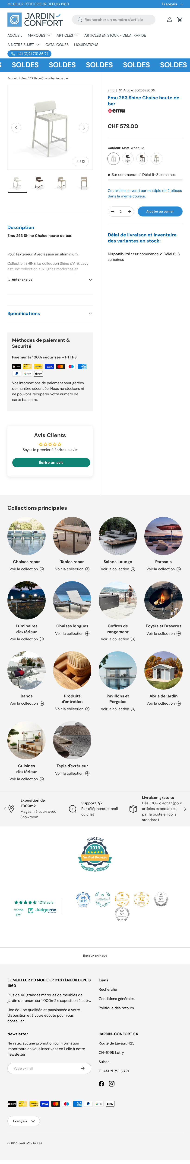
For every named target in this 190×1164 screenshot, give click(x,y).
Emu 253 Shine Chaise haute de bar (45, 78)
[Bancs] (26, 670)
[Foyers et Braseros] (163, 600)
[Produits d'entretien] (72, 670)
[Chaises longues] (72, 600)
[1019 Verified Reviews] (95, 872)
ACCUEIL (14, 35)
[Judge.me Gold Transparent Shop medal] (122, 899)
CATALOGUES (57, 44)
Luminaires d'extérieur (27, 628)
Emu (111, 90)
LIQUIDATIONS (86, 44)
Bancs (27, 696)
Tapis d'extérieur (72, 765)
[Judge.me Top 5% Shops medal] (161, 899)
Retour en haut (95, 956)
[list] (50, 127)
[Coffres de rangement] (118, 600)
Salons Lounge (118, 561)
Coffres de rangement (118, 628)
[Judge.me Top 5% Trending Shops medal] (122, 914)
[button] (180, 19)
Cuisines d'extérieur (26, 768)
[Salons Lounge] (118, 536)
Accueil (12, 78)
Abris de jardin (163, 696)
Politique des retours (116, 1008)
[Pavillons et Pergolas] (118, 670)
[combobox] (113, 20)
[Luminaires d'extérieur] (26, 600)
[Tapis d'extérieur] (72, 740)
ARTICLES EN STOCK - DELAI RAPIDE (115, 35)
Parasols (163, 561)
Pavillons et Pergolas (118, 698)
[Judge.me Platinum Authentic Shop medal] (102, 899)
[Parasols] (163, 536)
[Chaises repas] (26, 536)
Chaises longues (72, 626)
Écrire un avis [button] (51, 462)
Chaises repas (26, 561)
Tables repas (72, 561)
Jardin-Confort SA (30, 1143)
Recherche (108, 989)
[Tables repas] (72, 536)
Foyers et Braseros (163, 626)
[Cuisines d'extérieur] (26, 740)
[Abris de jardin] (163, 670)
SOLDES (16, 65)
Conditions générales (117, 998)
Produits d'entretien (72, 698)
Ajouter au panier (160, 211)
